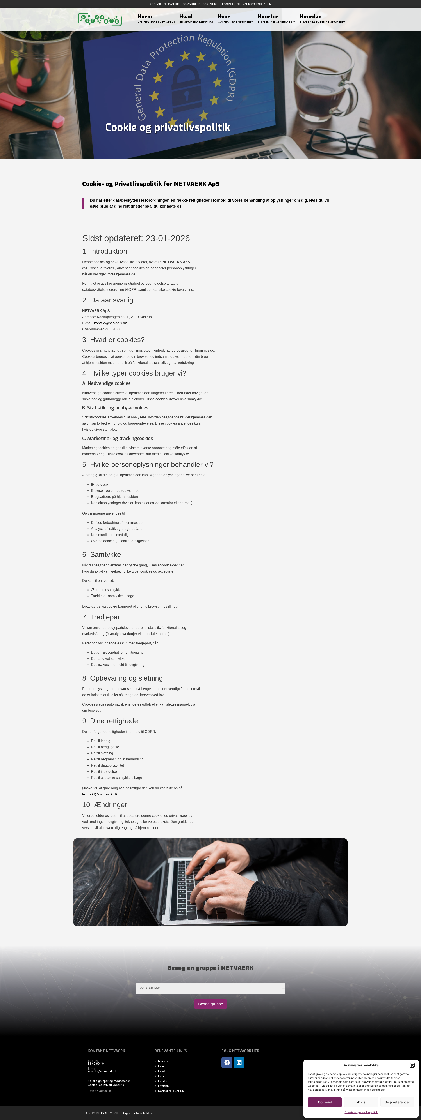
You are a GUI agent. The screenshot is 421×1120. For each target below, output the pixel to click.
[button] (412, 1065)
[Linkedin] (239, 1062)
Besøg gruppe (210, 1004)
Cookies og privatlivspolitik (361, 1112)
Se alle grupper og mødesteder (109, 1081)
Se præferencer (397, 1102)
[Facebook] (226, 1062)
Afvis (361, 1102)
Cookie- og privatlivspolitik (106, 1084)
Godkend (325, 1102)
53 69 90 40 (96, 1063)
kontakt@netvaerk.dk (110, 323)
